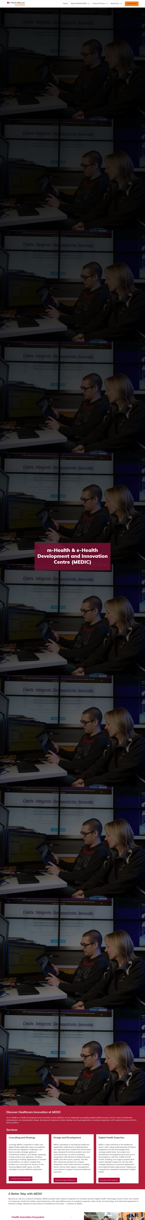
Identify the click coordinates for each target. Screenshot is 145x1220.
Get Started (132, 4)
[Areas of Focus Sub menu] (107, 4)
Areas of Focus (99, 4)
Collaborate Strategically (20, 1179)
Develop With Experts (109, 1180)
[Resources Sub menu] (121, 4)
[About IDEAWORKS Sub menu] (89, 4)
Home (65, 4)
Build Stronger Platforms (65, 1180)
